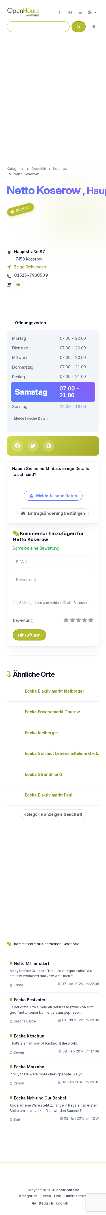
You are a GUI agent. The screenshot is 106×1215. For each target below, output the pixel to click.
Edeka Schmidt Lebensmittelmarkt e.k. (62, 753)
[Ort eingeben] (59, 12)
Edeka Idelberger (41, 732)
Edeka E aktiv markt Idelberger (54, 691)
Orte (57, 1196)
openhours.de (67, 1190)
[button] (92, 12)
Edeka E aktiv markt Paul (48, 795)
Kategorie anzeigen (52, 814)
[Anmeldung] (70, 12)
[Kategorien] (80, 12)
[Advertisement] (53, 95)
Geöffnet (22, 209)
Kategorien (28, 1196)
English (62, 1203)
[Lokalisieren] (93, 26)
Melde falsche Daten (30, 418)
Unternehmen (75, 1196)
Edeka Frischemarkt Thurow (52, 711)
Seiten (45, 1196)
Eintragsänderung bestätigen (56, 513)
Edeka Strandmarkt (43, 774)
